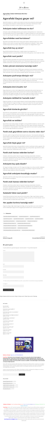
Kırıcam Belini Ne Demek (38, 238)
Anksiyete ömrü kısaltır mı (32, 221)
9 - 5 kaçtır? (5, 283)
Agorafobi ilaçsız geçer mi (34, 216)
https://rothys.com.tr (19, 296)
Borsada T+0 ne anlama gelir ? (8, 326)
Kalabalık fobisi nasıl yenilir (22, 227)
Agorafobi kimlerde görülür (19, 218)
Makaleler (8, 213)
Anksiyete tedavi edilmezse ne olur (24, 223)
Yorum (4, 250)
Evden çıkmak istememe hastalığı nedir (25, 225)
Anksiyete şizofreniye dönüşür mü (10, 223)
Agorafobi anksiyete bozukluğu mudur (10, 216)
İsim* (4, 264)
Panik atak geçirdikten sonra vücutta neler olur (12, 230)
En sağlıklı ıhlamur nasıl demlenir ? (9, 318)
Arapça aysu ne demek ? (7, 329)
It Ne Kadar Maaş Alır (6, 388)
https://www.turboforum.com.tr (7, 296)
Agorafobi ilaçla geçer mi (23, 216)
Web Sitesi (5, 275)
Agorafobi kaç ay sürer (8, 218)
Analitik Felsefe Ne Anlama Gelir (8, 385)
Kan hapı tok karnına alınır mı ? (8, 323)
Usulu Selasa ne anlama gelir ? (8, 320)
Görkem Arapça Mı (7, 238)
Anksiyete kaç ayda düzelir (21, 221)
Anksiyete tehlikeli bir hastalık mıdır (10, 225)
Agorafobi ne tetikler (39, 218)
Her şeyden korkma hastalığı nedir (10, 227)
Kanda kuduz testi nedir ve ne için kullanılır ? (10, 312)
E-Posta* (4, 269)
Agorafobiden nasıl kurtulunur (9, 221)
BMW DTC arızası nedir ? (7, 332)
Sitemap (35, 296)
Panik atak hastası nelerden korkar (28, 230)
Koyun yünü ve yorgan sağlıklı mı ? (9, 309)
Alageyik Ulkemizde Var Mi (7, 381)
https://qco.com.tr (29, 296)
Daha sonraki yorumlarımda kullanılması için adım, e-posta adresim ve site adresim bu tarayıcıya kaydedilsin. (23, 280)
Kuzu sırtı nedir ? (6, 306)
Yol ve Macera (24, 7)
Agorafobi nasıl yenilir (29, 218)
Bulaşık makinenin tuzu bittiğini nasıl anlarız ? (11, 315)
